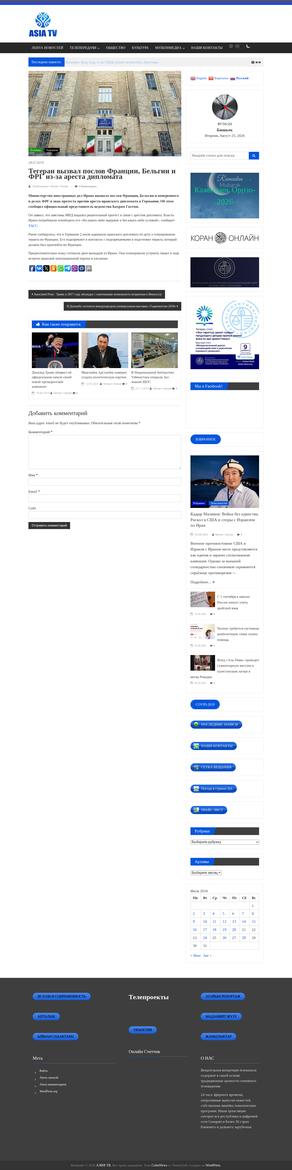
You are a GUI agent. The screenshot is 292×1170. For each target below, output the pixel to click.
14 (244, 921)
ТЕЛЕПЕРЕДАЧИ (83, 48)
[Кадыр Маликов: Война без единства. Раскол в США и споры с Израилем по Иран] (224, 481)
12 (224, 921)
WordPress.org (48, 1091)
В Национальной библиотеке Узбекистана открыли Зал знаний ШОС (152, 377)
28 (244, 938)
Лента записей (49, 1077)
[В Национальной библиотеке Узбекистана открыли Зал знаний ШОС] (154, 350)
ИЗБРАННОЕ (206, 439)
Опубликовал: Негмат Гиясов (50, 186)
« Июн (195, 956)
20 (234, 929)
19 (224, 929)
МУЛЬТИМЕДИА (168, 48)
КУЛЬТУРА (140, 48)
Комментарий (40, 432)
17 (205, 929)
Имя (33, 475)
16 (195, 929)
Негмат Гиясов (62, 393)
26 (224, 938)
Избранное (199, 503)
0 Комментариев (87, 186)
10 (205, 921)
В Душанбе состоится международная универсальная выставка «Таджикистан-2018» (121, 306)
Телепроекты (149, 997)
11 (214, 921)
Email (34, 491)
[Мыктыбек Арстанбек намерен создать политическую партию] (104, 350)
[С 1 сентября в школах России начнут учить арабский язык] (202, 599)
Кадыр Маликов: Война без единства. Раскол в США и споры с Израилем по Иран (224, 520)
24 (205, 938)
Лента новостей (219, 503)
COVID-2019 (205, 704)
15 (254, 921)
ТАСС (32, 226)
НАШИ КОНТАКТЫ (207, 48)
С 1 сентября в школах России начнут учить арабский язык (233, 602)
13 (234, 921)
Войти (44, 1070)
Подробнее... (201, 582)
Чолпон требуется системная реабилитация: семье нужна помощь (238, 634)
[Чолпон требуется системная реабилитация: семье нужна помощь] (202, 631)
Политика (35, 150)
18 (214, 929)
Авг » (207, 956)
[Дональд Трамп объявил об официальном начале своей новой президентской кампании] (55, 350)
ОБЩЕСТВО (115, 48)
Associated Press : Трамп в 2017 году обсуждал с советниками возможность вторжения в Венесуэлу (98, 294)
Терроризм (52, 150)
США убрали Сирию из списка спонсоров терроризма (107, 62)
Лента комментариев (53, 1084)
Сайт (32, 508)
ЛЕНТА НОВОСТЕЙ (47, 48)
